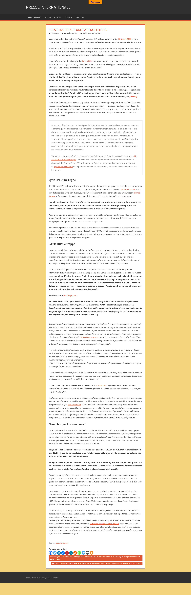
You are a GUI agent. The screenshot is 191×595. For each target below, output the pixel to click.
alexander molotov (71, 33)
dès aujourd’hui (74, 404)
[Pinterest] (67, 553)
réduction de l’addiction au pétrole (104, 523)
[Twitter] (55, 553)
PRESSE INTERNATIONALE (48, 7)
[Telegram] (83, 553)
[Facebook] (51, 553)
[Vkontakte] (63, 553)
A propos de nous (53, 17)
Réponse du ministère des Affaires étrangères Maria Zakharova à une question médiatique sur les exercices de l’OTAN (96, 563)
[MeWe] (71, 553)
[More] (91, 553)
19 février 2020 (124, 39)
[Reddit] (75, 553)
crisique (69, 166)
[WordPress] (87, 553)
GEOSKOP (80, 17)
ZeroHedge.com (69, 295)
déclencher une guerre (89, 337)
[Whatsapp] (79, 553)
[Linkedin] (59, 553)
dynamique (59, 166)
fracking (133, 96)
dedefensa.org (62, 543)
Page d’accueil (34, 17)
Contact (68, 17)
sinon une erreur (128, 189)
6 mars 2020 (87, 61)
